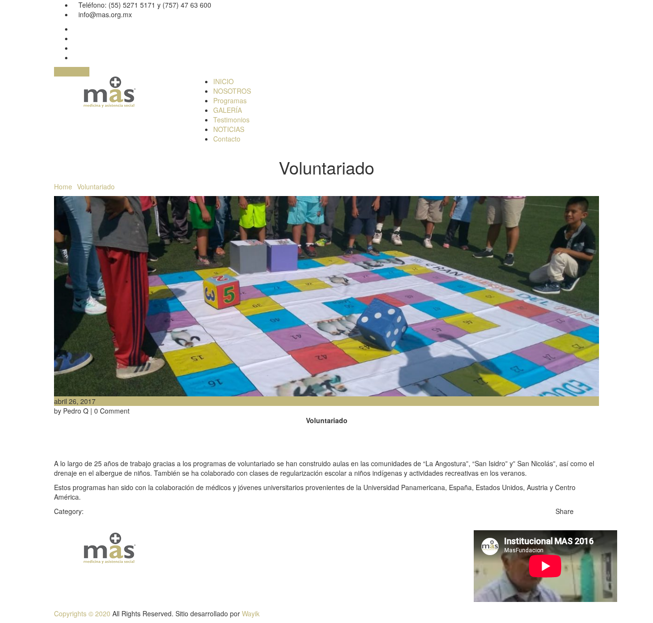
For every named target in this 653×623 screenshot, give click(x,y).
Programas (230, 100)
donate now (71, 72)
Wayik (251, 613)
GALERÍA (227, 110)
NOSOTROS (232, 91)
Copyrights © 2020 (82, 613)
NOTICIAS (228, 129)
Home (63, 186)
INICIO (223, 81)
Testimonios (231, 119)
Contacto (226, 138)
